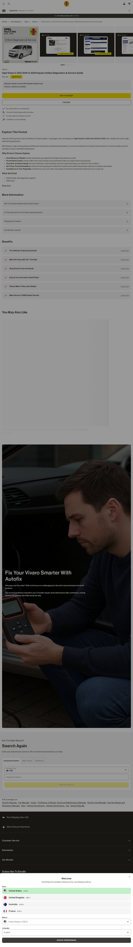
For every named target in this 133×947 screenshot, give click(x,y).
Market (4, 917)
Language (5, 928)
